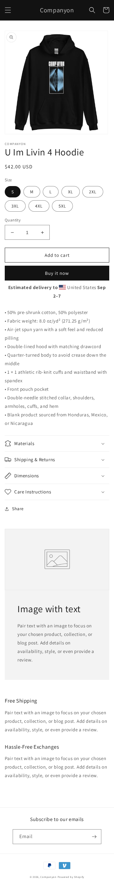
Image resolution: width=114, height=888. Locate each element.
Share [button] (18, 508)
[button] (8, 10)
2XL (93, 192)
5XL (62, 206)
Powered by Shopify (71, 877)
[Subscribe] (94, 836)
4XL (39, 206)
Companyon (48, 877)
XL (70, 192)
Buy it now (57, 273)
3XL (15, 206)
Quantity (13, 220)
